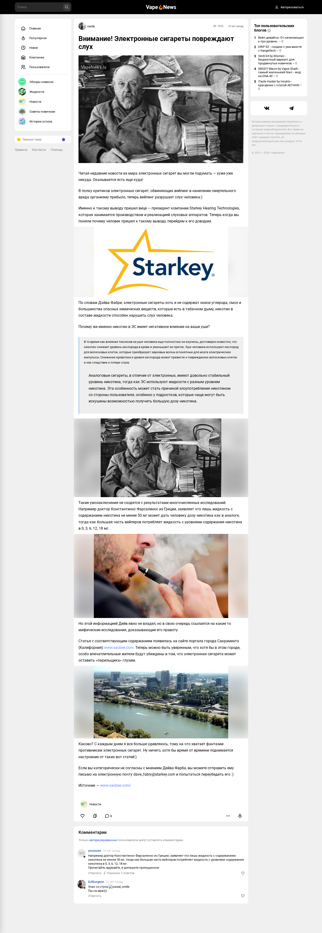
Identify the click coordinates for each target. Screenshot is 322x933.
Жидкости (36, 92)
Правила (21, 149)
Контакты (39, 149)
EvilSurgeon (96, 882)
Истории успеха (40, 121)
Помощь (57, 149)
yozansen (94, 850)
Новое (33, 47)
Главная (35, 28)
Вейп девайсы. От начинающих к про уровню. (281, 39)
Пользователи (39, 67)
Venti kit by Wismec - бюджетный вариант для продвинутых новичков (277, 59)
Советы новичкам (42, 111)
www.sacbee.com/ (115, 785)
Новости (35, 101)
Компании (36, 57)
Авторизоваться (292, 7)
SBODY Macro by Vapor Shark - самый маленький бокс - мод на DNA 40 (279, 72)
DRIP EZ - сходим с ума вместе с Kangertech (280, 48)
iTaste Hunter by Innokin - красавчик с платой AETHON (280, 85)
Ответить (94, 873)
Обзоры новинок (41, 82)
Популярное (38, 38)
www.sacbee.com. (119, 647)
